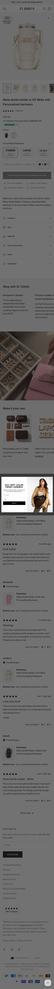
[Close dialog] (51, 478)
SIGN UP (14, 503)
